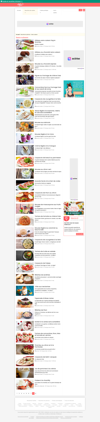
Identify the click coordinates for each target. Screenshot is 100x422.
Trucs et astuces (69, 400)
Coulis (79, 403)
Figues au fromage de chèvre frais (48, 76)
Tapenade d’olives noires (44, 298)
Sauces (42, 406)
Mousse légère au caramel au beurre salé (46, 229)
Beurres (34, 403)
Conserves (60, 403)
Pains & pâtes (79, 404)
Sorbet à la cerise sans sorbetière (47, 322)
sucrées (58, 406)
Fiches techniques (57, 400)
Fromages (55, 404)
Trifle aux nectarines (42, 287)
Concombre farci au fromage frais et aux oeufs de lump (48, 88)
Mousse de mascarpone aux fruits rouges (48, 205)
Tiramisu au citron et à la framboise (44, 346)
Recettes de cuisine (30, 10)
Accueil (19, 10)
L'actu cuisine (55, 11)
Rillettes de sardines (42, 275)
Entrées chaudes (37, 404)
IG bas (60, 404)
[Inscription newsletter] (74, 208)
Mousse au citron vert (43, 169)
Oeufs (72, 404)
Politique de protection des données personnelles (47, 418)
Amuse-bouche (26, 403)
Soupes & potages (50, 406)
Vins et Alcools (72, 406)
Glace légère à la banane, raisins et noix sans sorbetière (47, 112)
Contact (32, 416)
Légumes (66, 404)
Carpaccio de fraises (42, 263)
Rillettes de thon (41, 310)
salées (36, 406)
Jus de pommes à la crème (45, 369)
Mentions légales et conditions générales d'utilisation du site (49, 416)
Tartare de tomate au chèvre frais (48, 216)
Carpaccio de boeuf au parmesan (48, 158)
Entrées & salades (28, 404)
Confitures (53, 403)
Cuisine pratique (44, 10)
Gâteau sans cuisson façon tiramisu (45, 41)
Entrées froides (47, 404)
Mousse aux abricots (42, 122)
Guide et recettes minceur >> (12, 1)
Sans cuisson (34, 34)
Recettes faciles (31, 400)
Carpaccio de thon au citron (45, 193)
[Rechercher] (80, 10)
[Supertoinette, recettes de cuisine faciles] (20, 5)
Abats (20, 403)
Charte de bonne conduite (71, 416)
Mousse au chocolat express (45, 64)
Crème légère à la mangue (45, 146)
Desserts (20, 404)
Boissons (40, 403)
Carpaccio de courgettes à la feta (48, 99)
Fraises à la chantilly (42, 380)
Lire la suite (80, 234)
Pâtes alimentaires (23, 406)
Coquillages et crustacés (70, 403)
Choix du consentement (66, 418)
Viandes (64, 406)
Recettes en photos (25, 34)
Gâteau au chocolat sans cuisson (47, 52)
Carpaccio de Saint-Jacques (45, 357)
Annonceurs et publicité (23, 416)
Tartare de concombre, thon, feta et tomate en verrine (47, 334)
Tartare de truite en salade (45, 251)
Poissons (31, 406)
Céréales (47, 403)
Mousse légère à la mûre (44, 134)
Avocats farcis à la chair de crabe (47, 181)
